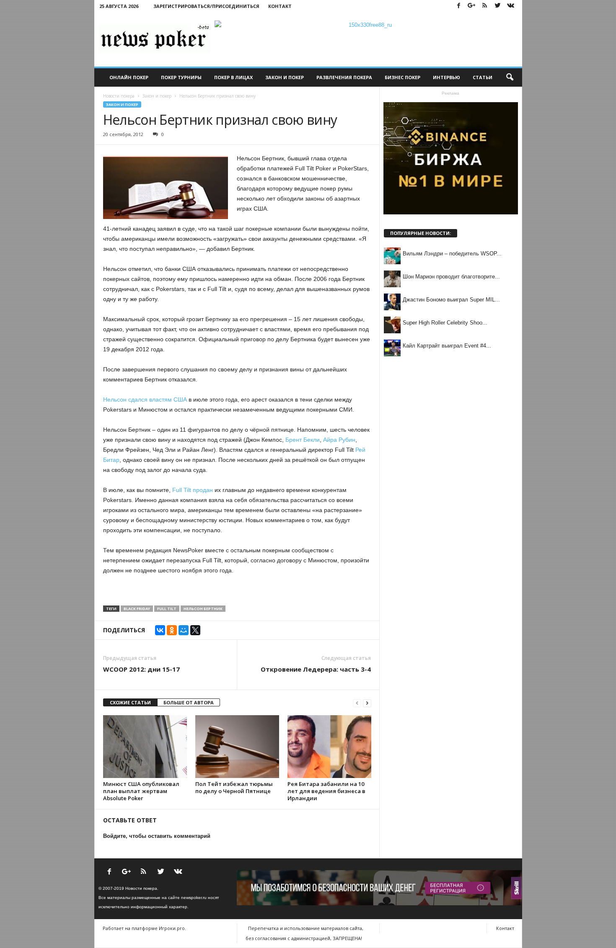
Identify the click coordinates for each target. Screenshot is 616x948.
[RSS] (485, 6)
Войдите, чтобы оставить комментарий (156, 836)
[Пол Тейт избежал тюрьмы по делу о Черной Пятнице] (237, 746)
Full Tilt (166, 608)
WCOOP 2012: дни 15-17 (141, 669)
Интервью (446, 77)
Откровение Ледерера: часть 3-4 (316, 669)
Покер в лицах (233, 77)
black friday (137, 608)
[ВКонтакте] (160, 630)
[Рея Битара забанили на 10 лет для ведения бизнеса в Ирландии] (329, 746)
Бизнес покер (402, 77)
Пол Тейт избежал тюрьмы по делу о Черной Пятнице (234, 787)
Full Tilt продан (192, 490)
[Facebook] (459, 6)
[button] (509, 77)
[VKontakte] (511, 6)
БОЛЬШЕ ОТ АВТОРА (188, 702)
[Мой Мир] (184, 630)
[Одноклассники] (172, 630)
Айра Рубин (339, 439)
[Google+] (472, 6)
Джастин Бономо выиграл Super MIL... (451, 299)
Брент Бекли (302, 439)
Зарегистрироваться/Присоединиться (206, 6)
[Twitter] (498, 6)
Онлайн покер (128, 77)
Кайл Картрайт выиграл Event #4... (447, 346)
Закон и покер (284, 77)
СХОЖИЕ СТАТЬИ (130, 702)
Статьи (482, 77)
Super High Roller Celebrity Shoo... (445, 322)
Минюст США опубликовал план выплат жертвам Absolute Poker (141, 791)
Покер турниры (181, 77)
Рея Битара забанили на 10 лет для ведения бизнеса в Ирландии (326, 791)
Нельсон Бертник (203, 608)
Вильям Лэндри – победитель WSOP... (452, 253)
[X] (195, 630)
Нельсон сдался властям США (145, 399)
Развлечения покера (344, 77)
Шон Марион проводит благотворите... (451, 276)
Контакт (280, 6)
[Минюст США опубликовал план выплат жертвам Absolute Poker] (145, 746)
